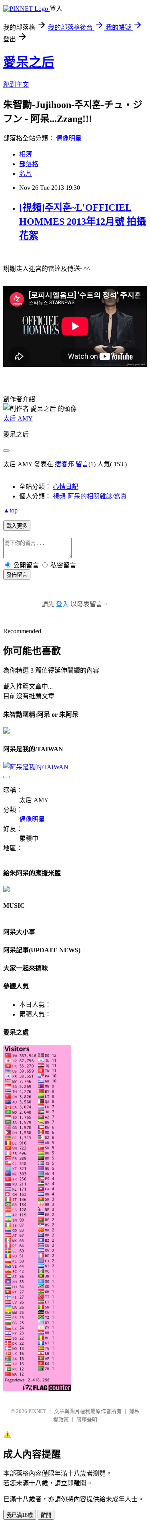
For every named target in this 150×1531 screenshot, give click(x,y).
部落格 (28, 164)
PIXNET (37, 1411)
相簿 (25, 154)
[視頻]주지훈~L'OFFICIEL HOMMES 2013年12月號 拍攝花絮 (82, 221)
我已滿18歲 (19, 1515)
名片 (25, 173)
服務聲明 (86, 1420)
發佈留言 (16, 575)
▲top (10, 510)
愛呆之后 (28, 62)
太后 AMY (18, 418)
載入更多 (16, 526)
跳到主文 (16, 84)
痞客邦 (64, 464)
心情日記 (65, 486)
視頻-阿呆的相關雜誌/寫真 (90, 496)
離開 (46, 1515)
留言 (82, 464)
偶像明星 (69, 138)
